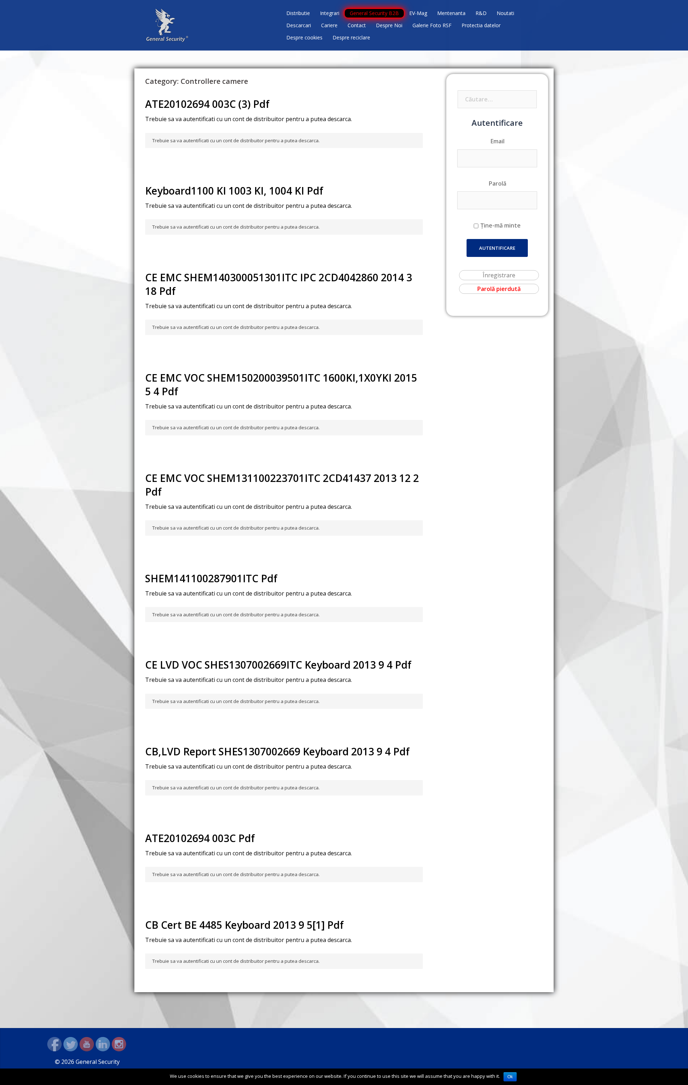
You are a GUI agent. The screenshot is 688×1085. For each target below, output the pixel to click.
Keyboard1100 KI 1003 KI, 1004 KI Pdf (234, 190)
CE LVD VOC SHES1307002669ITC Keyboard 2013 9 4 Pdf (278, 664)
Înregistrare (499, 275)
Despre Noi (389, 25)
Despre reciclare (351, 37)
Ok (510, 1076)
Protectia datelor (481, 25)
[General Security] (167, 25)
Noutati (505, 13)
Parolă (497, 183)
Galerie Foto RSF (432, 25)
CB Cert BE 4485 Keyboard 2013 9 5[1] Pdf (244, 925)
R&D (481, 13)
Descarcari (298, 25)
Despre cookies (304, 37)
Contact (357, 25)
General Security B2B (374, 13)
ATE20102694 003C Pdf (200, 838)
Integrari (329, 13)
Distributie (298, 13)
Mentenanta (451, 13)
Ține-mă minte (501, 225)
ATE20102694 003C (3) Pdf (207, 104)
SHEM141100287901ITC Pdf (211, 578)
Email (498, 141)
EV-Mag (418, 13)
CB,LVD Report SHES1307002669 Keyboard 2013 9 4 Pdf (277, 751)
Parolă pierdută (499, 289)
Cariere (329, 25)
